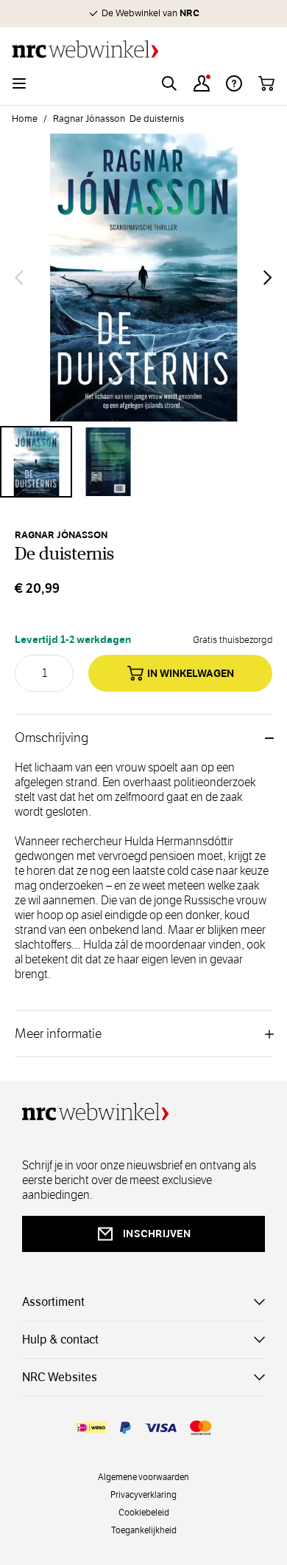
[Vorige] (19, 277)
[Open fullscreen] (143, 278)
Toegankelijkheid (144, 1529)
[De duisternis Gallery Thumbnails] (143, 462)
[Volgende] (268, 277)
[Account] (201, 83)
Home (25, 119)
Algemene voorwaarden (143, 1476)
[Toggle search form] (169, 83)
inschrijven (157, 1233)
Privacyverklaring (143, 1494)
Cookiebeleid (143, 1512)
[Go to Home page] (143, 49)
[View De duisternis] (36, 462)
